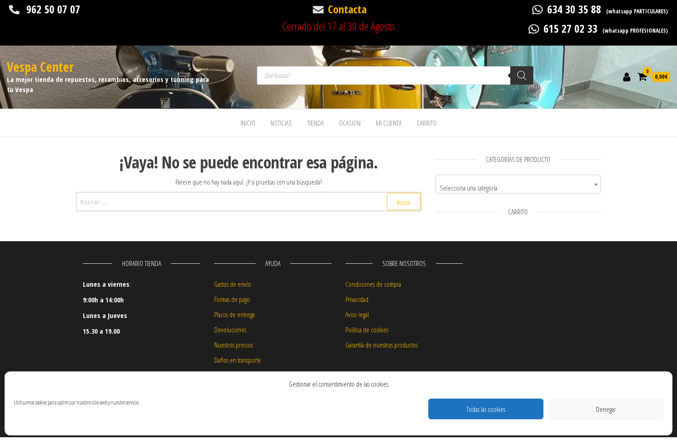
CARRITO (427, 122)
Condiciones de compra (373, 284)
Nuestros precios (233, 344)
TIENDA (315, 122)
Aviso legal (357, 314)
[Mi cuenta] (626, 76)
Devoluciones (230, 329)
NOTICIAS (281, 122)
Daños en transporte (237, 360)
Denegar (606, 409)
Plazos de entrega (234, 314)
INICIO (247, 122)
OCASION (350, 122)
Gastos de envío (232, 284)
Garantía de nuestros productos (381, 344)
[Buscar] (521, 75)
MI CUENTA (389, 122)
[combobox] (518, 184)
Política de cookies (366, 329)
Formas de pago (232, 299)
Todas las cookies (486, 409)
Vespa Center (40, 66)
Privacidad (356, 299)
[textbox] (518, 187)
